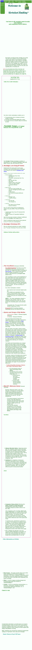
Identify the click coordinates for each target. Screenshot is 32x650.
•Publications (9, 2)
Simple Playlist (19, 335)
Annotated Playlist (9, 336)
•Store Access (12, 2)
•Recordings (5, 2)
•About (16, 1)
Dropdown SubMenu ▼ (3, 4)
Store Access (8, 271)
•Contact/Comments (23, 2)
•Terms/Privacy (19, 2)
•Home (2, 1)
